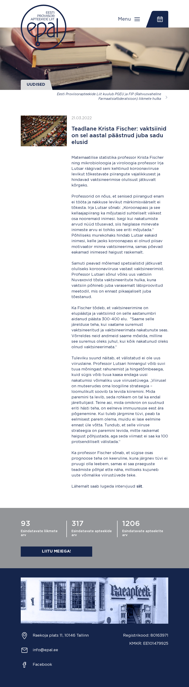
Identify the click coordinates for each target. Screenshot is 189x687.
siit (139, 486)
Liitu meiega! (56, 551)
